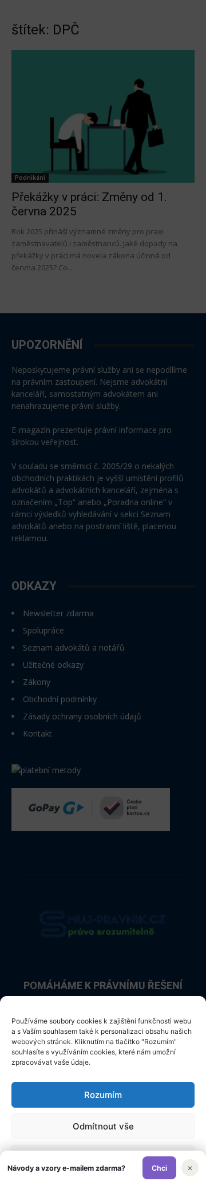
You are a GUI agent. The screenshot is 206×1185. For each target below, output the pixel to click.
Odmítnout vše (103, 1126)
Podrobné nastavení (103, 1157)
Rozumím (103, 1094)
